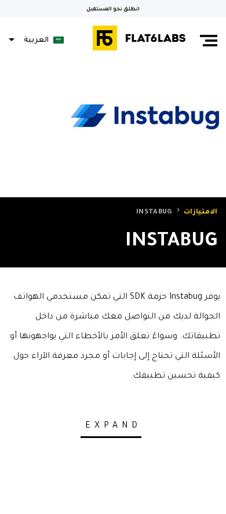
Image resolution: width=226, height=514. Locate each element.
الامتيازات (200, 212)
